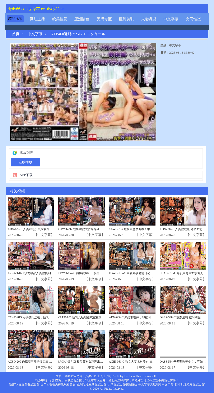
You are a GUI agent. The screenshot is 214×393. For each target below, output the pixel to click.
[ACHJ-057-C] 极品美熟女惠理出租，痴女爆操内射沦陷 (93, 361)
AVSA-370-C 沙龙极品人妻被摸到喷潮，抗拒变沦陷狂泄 (44, 273)
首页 (15, 34)
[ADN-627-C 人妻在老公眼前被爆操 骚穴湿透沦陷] (31, 211)
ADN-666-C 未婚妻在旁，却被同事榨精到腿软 (138, 317)
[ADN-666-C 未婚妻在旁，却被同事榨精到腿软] (132, 300)
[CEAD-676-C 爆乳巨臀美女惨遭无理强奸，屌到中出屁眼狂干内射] (183, 256)
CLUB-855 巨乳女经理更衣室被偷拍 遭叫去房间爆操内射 (95, 317)
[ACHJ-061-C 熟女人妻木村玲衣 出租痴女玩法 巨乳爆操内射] (132, 344)
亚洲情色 (81, 19)
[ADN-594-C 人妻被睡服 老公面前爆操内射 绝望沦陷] (183, 211)
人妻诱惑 (148, 19)
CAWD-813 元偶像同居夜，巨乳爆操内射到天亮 (38, 317)
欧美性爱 (59, 19)
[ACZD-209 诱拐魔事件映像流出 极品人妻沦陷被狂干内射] (31, 344)
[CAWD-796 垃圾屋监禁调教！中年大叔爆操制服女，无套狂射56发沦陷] (132, 211)
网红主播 (37, 19)
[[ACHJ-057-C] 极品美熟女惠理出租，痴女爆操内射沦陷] (81, 344)
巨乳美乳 (126, 19)
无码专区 (104, 19)
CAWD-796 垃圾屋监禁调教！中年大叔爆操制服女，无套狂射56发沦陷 (154, 229)
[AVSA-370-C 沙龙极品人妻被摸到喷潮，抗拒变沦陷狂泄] (31, 256)
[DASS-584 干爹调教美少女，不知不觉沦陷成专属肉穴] (183, 344)
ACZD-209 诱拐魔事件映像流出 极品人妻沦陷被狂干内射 (44, 361)
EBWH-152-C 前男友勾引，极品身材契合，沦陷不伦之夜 (95, 273)
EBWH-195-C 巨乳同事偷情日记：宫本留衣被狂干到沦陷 (145, 273)
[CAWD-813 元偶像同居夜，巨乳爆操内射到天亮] (31, 300)
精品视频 (15, 19)
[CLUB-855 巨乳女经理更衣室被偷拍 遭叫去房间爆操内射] (81, 300)
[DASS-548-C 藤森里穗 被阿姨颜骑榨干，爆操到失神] (183, 300)
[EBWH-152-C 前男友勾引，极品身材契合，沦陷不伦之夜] (81, 256)
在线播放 (25, 162)
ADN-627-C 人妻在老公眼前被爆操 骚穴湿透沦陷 (39, 229)
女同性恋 (193, 19)
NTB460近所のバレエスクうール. (78, 34)
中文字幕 (170, 19)
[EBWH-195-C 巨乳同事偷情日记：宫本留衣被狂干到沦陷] (132, 256)
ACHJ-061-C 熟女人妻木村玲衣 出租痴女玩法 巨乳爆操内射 (147, 361)
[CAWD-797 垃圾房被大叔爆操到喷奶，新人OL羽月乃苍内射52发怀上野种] (81, 211)
